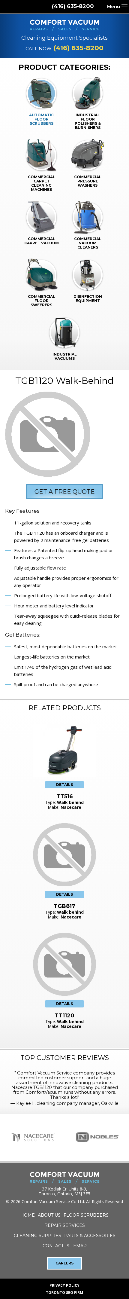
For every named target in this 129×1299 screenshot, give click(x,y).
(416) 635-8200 (73, 6)
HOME (27, 1215)
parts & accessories (90, 1235)
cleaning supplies (37, 1235)
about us (49, 1215)
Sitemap (77, 1246)
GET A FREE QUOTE (64, 491)
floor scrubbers (86, 1215)
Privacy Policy (65, 1285)
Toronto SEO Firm (64, 1292)
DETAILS (64, 784)
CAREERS (65, 1263)
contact (53, 1246)
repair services (64, 1225)
